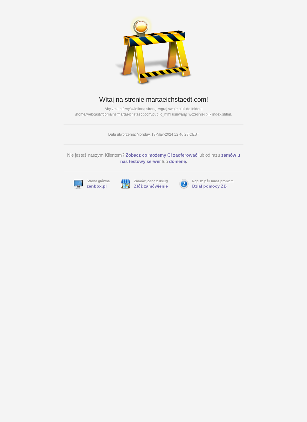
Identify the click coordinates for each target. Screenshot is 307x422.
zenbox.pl (97, 186)
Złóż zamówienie (151, 186)
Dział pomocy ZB (209, 186)
